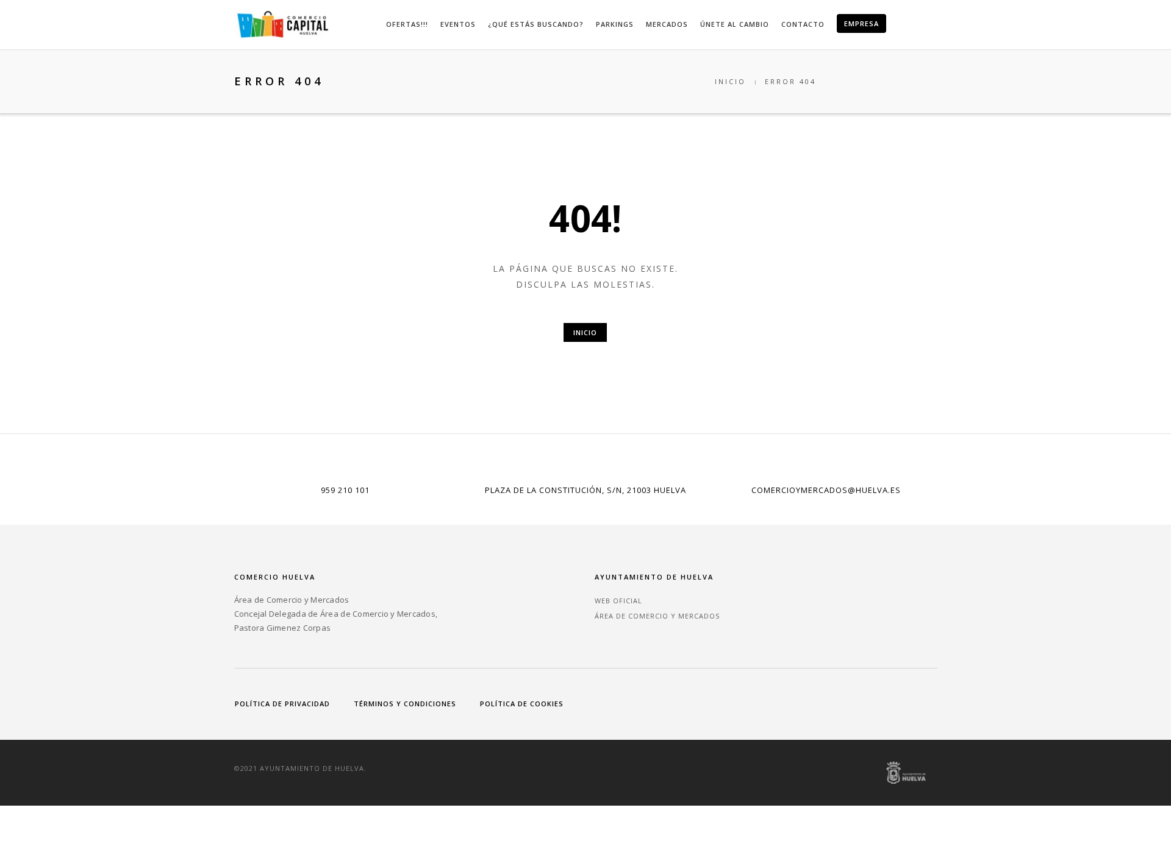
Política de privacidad (282, 703)
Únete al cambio (734, 24)
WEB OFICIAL (618, 600)
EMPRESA (861, 23)
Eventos (458, 24)
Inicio (730, 81)
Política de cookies (522, 703)
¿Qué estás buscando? (536, 24)
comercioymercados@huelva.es (826, 489)
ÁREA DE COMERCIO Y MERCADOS (657, 615)
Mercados (667, 24)
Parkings (615, 24)
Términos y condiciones (405, 703)
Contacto (803, 24)
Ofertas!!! (407, 24)
